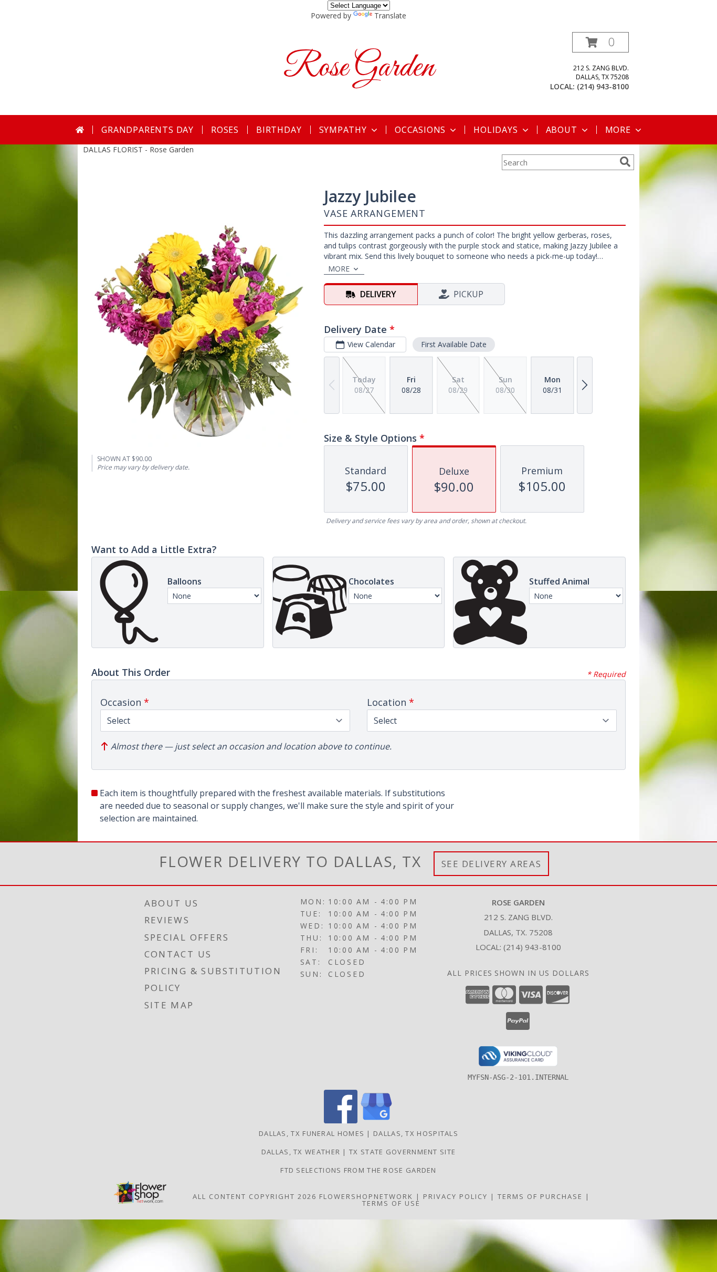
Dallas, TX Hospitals (415, 1133)
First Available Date (454, 344)
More (618, 129)
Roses (225, 129)
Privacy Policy (455, 1196)
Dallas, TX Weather (300, 1151)
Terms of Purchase (540, 1196)
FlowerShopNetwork (366, 1196)
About (561, 129)
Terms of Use (391, 1203)
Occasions (420, 129)
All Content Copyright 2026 (255, 1196)
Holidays (495, 129)
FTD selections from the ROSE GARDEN (358, 1170)
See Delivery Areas (491, 864)
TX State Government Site (402, 1151)
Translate (390, 15)
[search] (625, 162)
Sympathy (343, 129)
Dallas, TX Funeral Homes (311, 1133)
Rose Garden (358, 68)
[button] (600, 42)
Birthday (278, 129)
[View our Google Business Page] (376, 1120)
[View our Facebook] (340, 1120)
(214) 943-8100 (603, 86)
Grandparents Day (147, 129)
